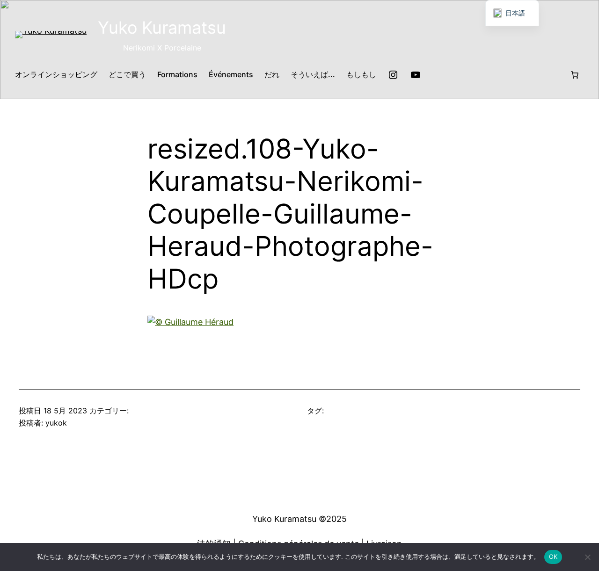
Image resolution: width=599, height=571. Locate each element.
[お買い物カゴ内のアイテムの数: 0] (574, 74)
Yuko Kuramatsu (162, 27)
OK (553, 556)
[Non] (587, 557)
